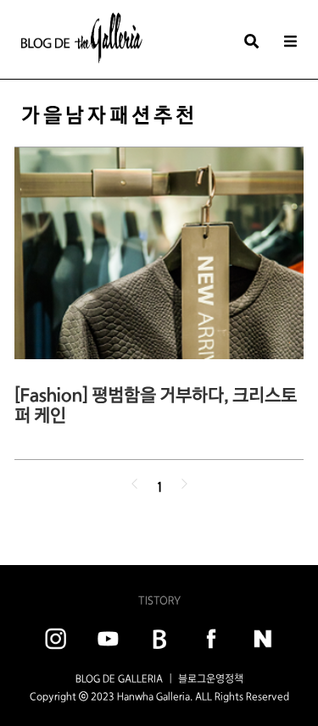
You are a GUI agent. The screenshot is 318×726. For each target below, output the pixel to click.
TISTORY (159, 600)
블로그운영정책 (210, 678)
